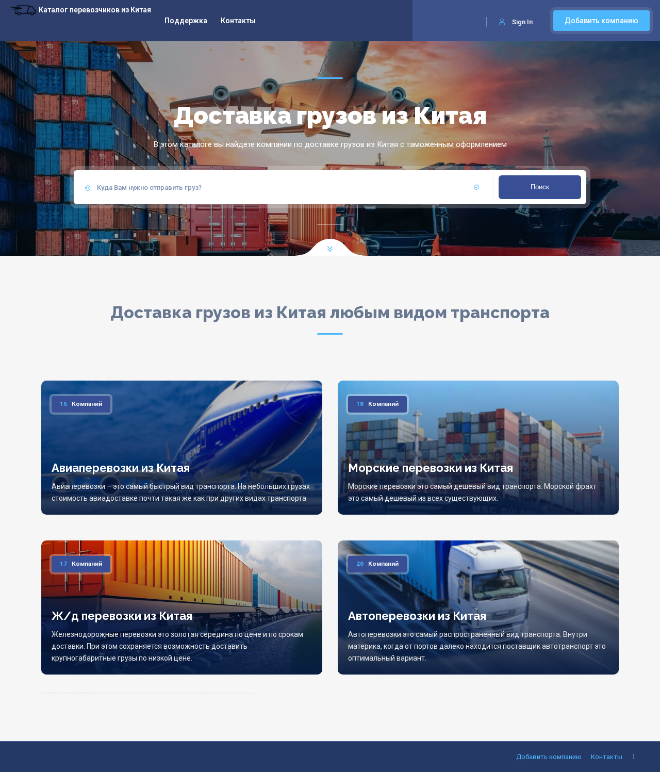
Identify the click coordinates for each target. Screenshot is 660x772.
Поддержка (185, 21)
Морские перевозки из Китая (430, 467)
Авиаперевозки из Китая (121, 467)
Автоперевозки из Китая (417, 615)
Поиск (540, 187)
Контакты (238, 21)
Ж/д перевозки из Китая (122, 615)
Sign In (522, 22)
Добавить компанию (601, 21)
